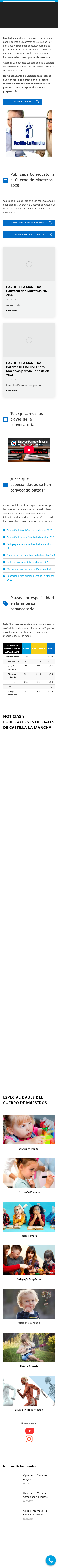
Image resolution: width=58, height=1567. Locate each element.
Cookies (29, 1560)
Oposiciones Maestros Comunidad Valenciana (35, 1494)
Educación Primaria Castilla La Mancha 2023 (30, 537)
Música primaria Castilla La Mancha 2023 (29, 568)
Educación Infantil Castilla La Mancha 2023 (29, 530)
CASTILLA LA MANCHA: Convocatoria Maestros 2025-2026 (28, 291)
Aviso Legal (33, 1557)
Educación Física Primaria (29, 1409)
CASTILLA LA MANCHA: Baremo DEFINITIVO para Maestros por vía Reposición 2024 (27, 369)
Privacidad (45, 1557)
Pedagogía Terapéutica (29, 1279)
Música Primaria (29, 1366)
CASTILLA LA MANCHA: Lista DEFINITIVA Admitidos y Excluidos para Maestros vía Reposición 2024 (26, 975)
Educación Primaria (29, 1192)
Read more (11, 310)
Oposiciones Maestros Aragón (35, 1477)
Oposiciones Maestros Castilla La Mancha (35, 1512)
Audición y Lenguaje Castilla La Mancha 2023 (31, 554)
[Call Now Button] (51, 1560)
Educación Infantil (29, 1148)
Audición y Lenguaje (29, 1322)
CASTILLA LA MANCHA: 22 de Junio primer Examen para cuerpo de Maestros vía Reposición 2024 (26, 1008)
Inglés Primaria (29, 1235)
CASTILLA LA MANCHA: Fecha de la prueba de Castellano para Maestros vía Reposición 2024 (27, 942)
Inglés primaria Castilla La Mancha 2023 (28, 561)
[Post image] (11, 1480)
